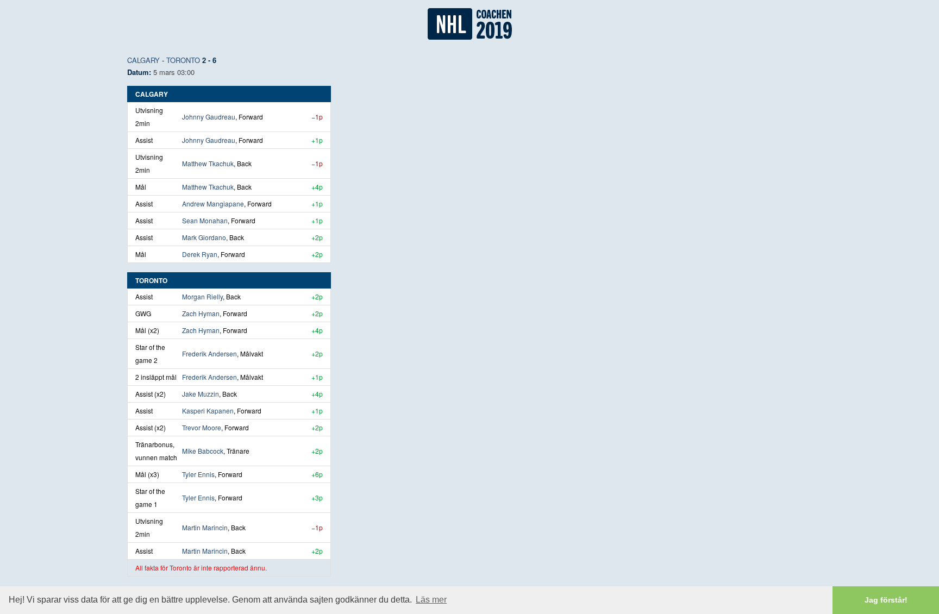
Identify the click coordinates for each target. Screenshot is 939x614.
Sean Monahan (205, 220)
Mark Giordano (204, 237)
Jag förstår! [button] (886, 600)
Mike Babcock (202, 450)
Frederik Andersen (209, 353)
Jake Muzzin (200, 393)
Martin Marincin (205, 527)
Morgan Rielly (202, 296)
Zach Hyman (201, 313)
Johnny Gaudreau (208, 116)
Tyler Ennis (198, 474)
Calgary (143, 60)
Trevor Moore (201, 427)
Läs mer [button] (431, 599)
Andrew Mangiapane (213, 203)
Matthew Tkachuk (208, 163)
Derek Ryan (199, 254)
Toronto (183, 60)
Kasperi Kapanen (208, 410)
